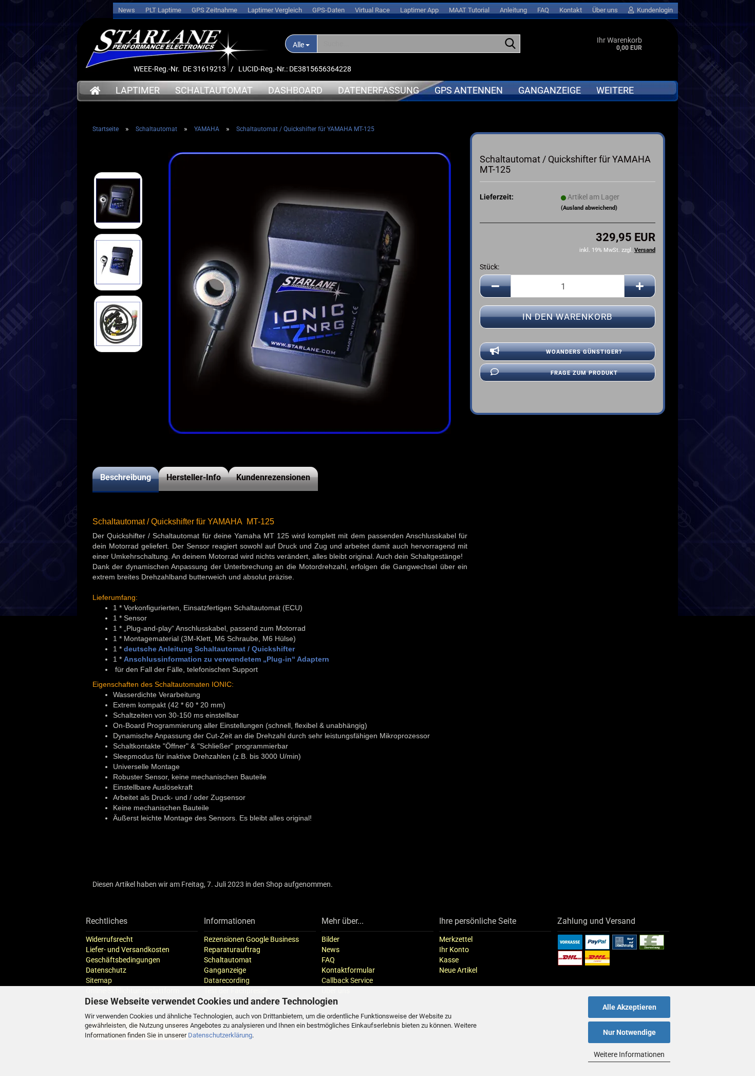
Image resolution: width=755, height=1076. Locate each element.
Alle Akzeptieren (629, 1007)
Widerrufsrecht (109, 939)
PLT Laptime (163, 10)
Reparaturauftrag (232, 949)
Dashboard (295, 90)
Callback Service (347, 980)
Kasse (449, 960)
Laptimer (138, 90)
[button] (495, 286)
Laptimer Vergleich (275, 10)
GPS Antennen (469, 90)
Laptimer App (419, 10)
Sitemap (99, 980)
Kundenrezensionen (273, 477)
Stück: (489, 267)
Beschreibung (125, 477)
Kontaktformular (348, 970)
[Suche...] (510, 44)
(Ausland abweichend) (589, 208)
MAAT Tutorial (469, 10)
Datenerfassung (378, 90)
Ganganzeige (549, 90)
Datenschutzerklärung (220, 1035)
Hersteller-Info (193, 477)
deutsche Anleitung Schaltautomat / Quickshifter (209, 649)
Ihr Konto (454, 949)
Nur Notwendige (629, 1032)
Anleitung (513, 10)
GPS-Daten (328, 10)
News (126, 10)
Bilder (330, 939)
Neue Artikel (458, 970)
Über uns (605, 10)
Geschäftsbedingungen (123, 960)
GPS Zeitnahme (214, 10)
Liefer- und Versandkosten (127, 949)
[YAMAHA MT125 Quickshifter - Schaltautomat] (309, 292)
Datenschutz (106, 970)
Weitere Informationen (629, 1054)
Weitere (615, 90)
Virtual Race (372, 10)
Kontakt (570, 10)
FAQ (543, 10)
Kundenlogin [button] (653, 10)
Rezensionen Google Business (251, 939)
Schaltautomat (214, 90)
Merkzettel (456, 939)
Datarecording (227, 980)
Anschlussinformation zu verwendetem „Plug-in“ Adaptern (226, 659)
